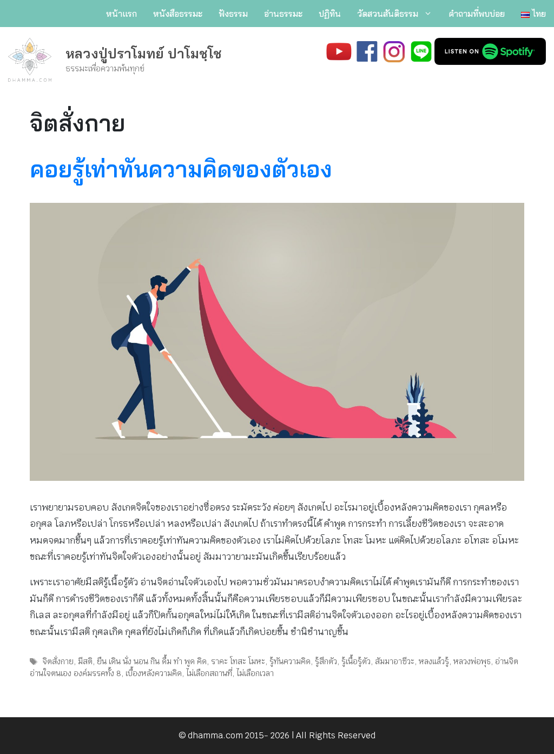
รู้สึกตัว (326, 661)
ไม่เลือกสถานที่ (209, 673)
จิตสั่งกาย (58, 661)
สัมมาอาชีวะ (394, 661)
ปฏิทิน (330, 13)
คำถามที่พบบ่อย (477, 13)
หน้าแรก (121, 13)
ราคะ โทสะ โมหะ (238, 661)
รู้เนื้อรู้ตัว (356, 661)
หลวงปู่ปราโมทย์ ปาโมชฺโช (143, 53)
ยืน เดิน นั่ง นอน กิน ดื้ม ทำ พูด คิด (152, 661)
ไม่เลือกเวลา (255, 673)
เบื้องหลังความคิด (154, 673)
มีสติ (85, 661)
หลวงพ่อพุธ (472, 661)
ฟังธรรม (233, 13)
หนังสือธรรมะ (177, 13)
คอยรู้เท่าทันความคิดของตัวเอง (181, 169)
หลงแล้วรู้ (434, 661)
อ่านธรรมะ (283, 13)
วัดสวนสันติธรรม (387, 13)
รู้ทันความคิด (290, 661)
